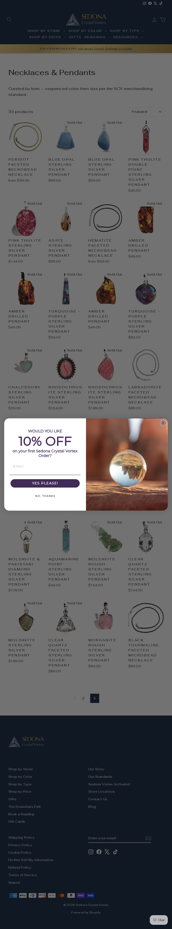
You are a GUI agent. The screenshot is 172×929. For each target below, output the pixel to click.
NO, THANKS (45, 495)
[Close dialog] (163, 422)
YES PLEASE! (45, 483)
